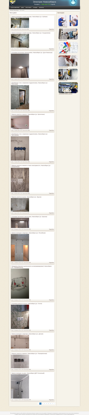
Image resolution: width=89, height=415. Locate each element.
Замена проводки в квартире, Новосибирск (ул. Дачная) (27, 334)
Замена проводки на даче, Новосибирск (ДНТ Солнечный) (28, 373)
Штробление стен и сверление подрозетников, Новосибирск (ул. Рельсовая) (30, 83)
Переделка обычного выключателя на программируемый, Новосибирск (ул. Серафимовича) (32, 267)
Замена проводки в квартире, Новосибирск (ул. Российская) (29, 233)
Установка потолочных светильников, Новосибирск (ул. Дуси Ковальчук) (32, 52)
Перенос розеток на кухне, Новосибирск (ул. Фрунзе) (26, 197)
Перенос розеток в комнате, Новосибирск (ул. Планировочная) (29, 353)
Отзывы (35, 7)
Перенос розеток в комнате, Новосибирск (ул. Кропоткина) (28, 114)
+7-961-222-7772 (45, 4)
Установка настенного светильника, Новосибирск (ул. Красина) (29, 216)
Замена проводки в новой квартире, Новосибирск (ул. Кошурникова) (31, 33)
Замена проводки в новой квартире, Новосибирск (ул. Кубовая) (29, 16)
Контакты (41, 7)
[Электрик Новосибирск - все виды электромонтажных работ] (12, 3)
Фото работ (28, 7)
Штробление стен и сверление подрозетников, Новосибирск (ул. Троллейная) (30, 134)
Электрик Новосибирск (44, 2)
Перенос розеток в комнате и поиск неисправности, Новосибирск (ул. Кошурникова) (31, 166)
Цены (22, 7)
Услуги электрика (15, 7)
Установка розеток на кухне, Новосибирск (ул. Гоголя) (27, 303)
